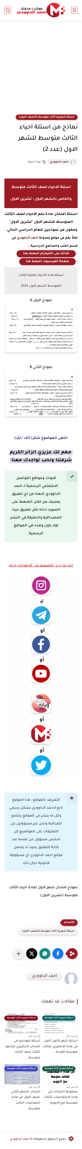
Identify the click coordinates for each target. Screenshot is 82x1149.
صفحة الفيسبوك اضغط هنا (47, 261)
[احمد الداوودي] (41, 10)
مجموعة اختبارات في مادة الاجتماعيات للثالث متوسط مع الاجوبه (61, 1097)
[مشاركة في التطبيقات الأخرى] (18, 953)
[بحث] (7, 10)
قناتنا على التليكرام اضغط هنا (46, 254)
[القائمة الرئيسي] (74, 10)
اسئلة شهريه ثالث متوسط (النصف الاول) (46, 117)
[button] (57, 953)
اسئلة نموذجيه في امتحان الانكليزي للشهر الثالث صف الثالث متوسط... (22, 1049)
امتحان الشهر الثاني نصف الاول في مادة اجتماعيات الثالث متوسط (25, 1100)
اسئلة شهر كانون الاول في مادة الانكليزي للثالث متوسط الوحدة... (60, 1046)
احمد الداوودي (59, 162)
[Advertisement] (41, 70)
